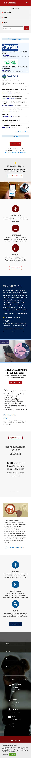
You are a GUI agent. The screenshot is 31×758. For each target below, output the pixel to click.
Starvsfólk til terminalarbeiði (11, 120)
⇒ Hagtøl (5, 418)
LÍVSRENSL (15, 255)
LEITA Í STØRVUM (15, 175)
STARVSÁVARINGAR (15, 215)
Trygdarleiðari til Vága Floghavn (11, 125)
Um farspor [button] (5, 754)
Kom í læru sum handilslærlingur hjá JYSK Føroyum (14, 52)
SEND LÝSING (8, 330)
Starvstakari (15, 268)
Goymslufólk (6, 114)
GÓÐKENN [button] (12, 754)
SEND (24, 679)
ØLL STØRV (15, 136)
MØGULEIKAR (14, 438)
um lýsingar (19, 330)
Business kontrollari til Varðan (11, 80)
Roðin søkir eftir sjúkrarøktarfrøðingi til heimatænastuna (14, 90)
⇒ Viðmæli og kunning (9, 415)
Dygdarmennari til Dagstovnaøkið (12, 96)
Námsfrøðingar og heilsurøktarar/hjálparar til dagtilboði (15, 67)
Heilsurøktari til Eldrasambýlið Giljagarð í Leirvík (14, 102)
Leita (27, 28)
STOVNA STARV (15, 382)
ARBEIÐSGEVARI (15, 624)
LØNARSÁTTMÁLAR (15, 235)
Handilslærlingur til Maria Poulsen (12, 109)
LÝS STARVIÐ (15, 143)
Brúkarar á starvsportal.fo (15, 547)
